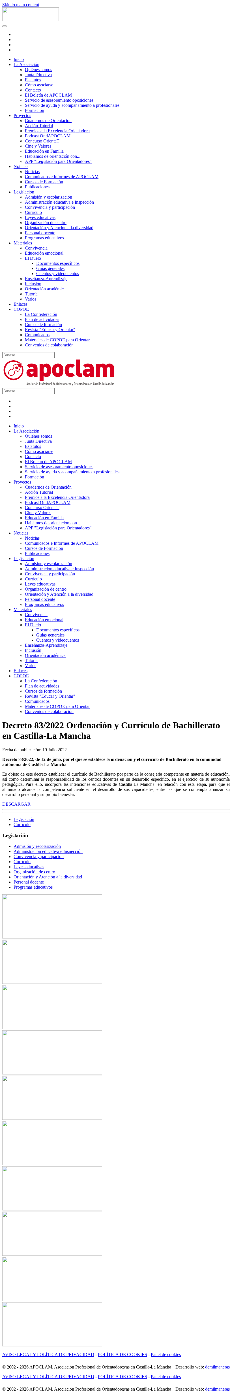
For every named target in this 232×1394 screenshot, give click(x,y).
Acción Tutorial (39, 125)
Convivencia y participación (50, 207)
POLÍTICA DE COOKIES (122, 1354)
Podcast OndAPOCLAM (47, 135)
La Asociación (26, 64)
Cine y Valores (38, 146)
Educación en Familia (44, 151)
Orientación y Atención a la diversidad (59, 227)
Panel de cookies (166, 1354)
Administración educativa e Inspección (59, 202)
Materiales (23, 243)
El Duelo (33, 258)
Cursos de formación (43, 324)
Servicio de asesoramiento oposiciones (59, 100)
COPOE (21, 309)
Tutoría (31, 293)
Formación (34, 110)
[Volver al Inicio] (30, 19)
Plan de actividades (42, 319)
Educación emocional (44, 253)
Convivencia (36, 248)
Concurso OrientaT (42, 141)
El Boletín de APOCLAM (48, 95)
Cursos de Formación (44, 181)
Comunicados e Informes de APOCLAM (61, 176)
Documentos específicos (58, 263)
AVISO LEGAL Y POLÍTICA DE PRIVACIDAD (48, 1354)
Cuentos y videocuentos (57, 273)
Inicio (19, 59)
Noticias (21, 166)
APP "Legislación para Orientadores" (58, 161)
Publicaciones (37, 186)
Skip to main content (20, 4)
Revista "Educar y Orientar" (50, 329)
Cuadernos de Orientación (48, 120)
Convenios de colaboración (49, 344)
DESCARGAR (16, 804)
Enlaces (20, 304)
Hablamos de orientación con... (52, 156)
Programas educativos (44, 237)
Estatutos (33, 79)
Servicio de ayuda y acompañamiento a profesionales (72, 105)
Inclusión (33, 283)
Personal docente (40, 232)
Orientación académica (45, 288)
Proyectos (22, 115)
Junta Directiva (38, 74)
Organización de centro (45, 222)
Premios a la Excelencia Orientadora (57, 130)
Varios (30, 299)
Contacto (33, 90)
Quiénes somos (38, 69)
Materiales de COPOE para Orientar (57, 339)
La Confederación (41, 314)
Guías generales (50, 268)
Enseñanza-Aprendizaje (46, 278)
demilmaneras (217, 1367)
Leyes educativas (40, 217)
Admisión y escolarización (48, 197)
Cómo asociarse (39, 84)
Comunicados (37, 334)
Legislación (24, 192)
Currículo (33, 212)
